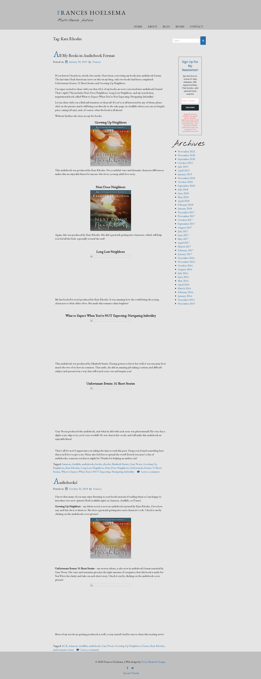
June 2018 (183, 193)
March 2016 (184, 288)
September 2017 (186, 223)
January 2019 (185, 174)
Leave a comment (150, 471)
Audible (76, 464)
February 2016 (185, 292)
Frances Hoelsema (91, 12)
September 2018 (186, 185)
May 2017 (183, 239)
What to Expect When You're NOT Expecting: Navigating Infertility (97, 471)
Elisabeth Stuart (120, 464)
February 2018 (185, 204)
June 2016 (183, 277)
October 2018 (185, 182)
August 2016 (185, 269)
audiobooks (88, 464)
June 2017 (183, 235)
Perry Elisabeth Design (153, 662)
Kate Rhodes (73, 468)
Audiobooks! (65, 482)
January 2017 (185, 254)
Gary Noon (136, 464)
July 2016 (183, 273)
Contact (196, 26)
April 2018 (183, 201)
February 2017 (185, 250)
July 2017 (183, 231)
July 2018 (183, 189)
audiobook (94, 646)
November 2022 (186, 151)
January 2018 (185, 208)
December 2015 (186, 299)
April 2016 (183, 284)
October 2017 (185, 220)
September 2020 (186, 159)
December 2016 (186, 258)
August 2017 (185, 227)
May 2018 (183, 197)
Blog (166, 26)
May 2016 (183, 280)
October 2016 (185, 265)
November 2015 (186, 303)
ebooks (107, 464)
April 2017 (183, 242)
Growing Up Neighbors (127, 646)
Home (138, 26)
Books (179, 26)
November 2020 (186, 155)
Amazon (66, 464)
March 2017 (184, 246)
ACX (64, 646)
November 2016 (186, 261)
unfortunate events (63, 649)
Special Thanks (131, 673)
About (152, 26)
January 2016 (185, 296)
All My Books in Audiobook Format (84, 55)
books (98, 464)
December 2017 (186, 212)
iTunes (145, 646)
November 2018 (186, 178)
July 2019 (183, 166)
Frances (97, 62)
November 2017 (186, 216)
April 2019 (183, 170)
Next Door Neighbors (117, 468)
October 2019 (185, 163)
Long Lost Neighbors (92, 468)
